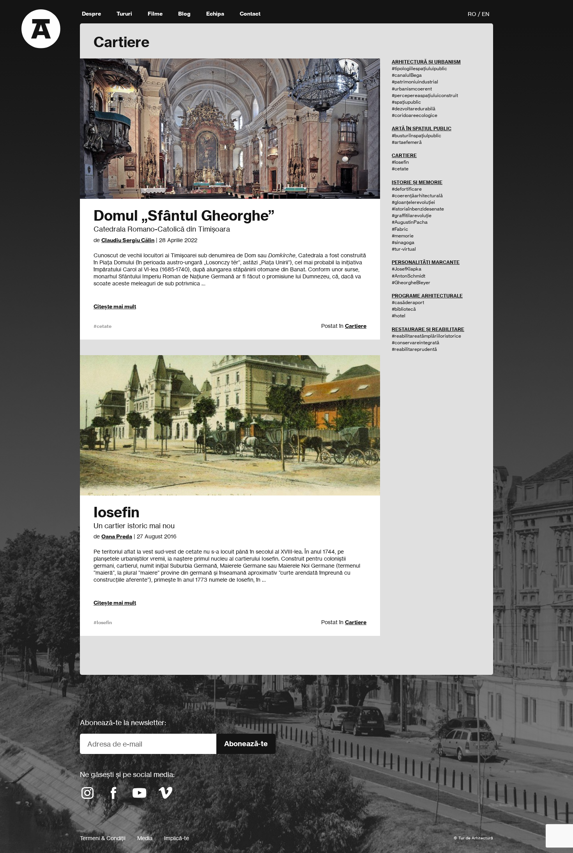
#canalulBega (407, 75)
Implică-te (176, 838)
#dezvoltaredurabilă (413, 108)
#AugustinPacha (410, 222)
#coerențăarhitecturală (417, 195)
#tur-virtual (404, 249)
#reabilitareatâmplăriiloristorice (426, 336)
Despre (91, 13)
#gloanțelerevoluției (413, 202)
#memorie (403, 236)
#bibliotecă (404, 309)
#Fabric (400, 229)
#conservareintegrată (415, 342)
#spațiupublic (406, 102)
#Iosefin (103, 622)
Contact (250, 13)
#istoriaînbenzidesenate (418, 209)
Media (144, 838)
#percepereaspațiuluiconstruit (425, 95)
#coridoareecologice (414, 115)
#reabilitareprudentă (414, 349)
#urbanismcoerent (412, 89)
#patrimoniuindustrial (415, 82)
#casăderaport (408, 302)
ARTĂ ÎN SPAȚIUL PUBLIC (421, 128)
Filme (155, 13)
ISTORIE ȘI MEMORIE (417, 182)
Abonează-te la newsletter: (123, 722)
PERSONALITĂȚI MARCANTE (426, 262)
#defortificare (407, 189)
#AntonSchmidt (408, 276)
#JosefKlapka (406, 269)
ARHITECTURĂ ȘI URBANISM (426, 62)
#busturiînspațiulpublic (416, 135)
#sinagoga (403, 242)
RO (472, 14)
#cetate (102, 326)
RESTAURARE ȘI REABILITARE (428, 329)
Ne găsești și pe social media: (127, 774)
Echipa (215, 13)
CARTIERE (404, 155)
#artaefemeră (407, 142)
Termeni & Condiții (103, 838)
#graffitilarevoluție (412, 215)
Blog (184, 13)
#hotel (398, 316)
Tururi (124, 13)
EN (485, 14)
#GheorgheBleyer (411, 282)
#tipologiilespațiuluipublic (419, 68)
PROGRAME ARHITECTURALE (427, 296)
